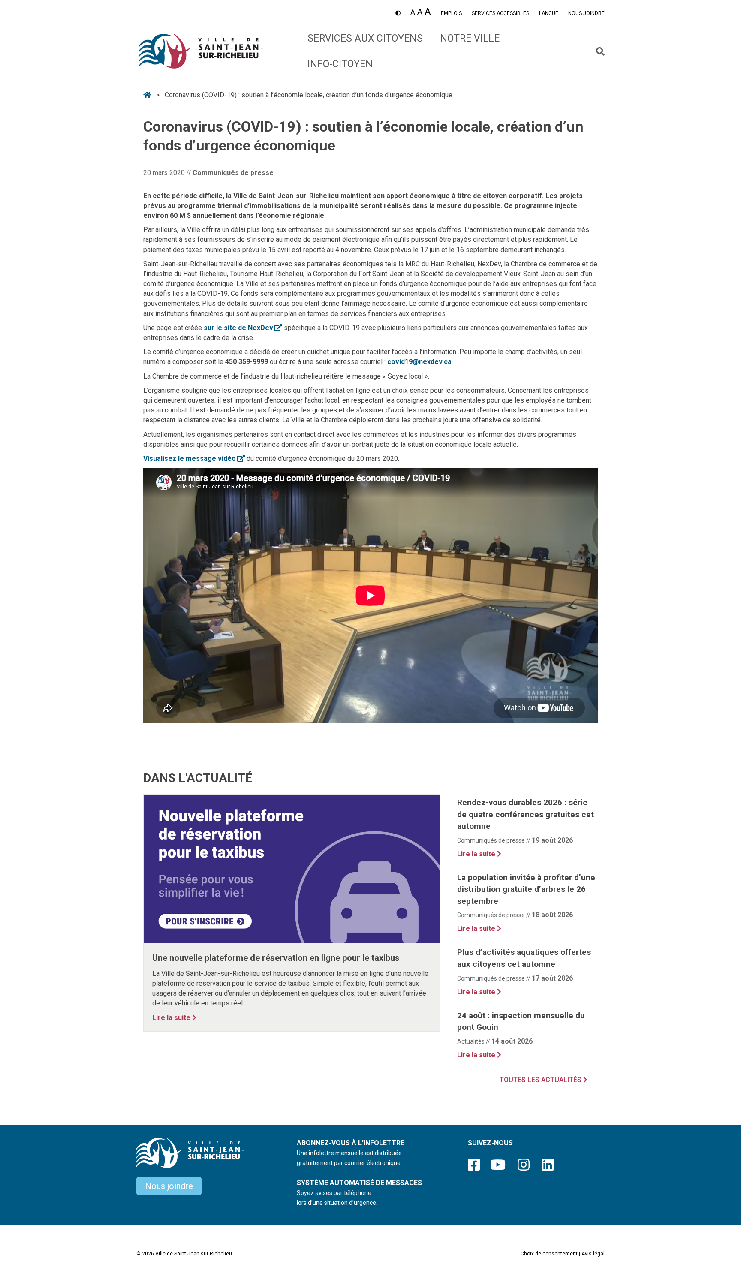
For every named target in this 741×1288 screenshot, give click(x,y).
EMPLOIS (451, 13)
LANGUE (548, 13)
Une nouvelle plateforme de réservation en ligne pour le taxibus (276, 958)
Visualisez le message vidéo (194, 458)
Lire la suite (174, 1017)
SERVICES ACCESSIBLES (500, 13)
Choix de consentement (549, 1254)
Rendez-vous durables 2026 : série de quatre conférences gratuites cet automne (525, 814)
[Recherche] (597, 51)
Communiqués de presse (233, 173)
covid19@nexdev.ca (419, 362)
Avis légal (593, 1254)
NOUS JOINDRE (586, 13)
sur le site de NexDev (243, 328)
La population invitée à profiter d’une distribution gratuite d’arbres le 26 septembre (526, 889)
